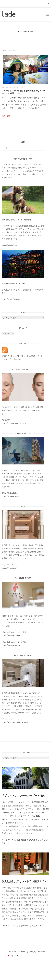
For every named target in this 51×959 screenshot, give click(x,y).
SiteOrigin (42, 952)
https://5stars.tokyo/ (10, 496)
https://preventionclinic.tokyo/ (15, 722)
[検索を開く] (48, 4)
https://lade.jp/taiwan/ (11, 299)
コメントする (18, 87)
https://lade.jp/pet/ (9, 245)
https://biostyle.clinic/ (11, 635)
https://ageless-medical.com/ (14, 423)
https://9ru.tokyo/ (9, 568)
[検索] (41, 147)
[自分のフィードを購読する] (5, 352)
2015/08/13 (6, 87)
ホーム (5, 50)
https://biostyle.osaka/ (11, 645)
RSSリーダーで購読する (11, 359)
